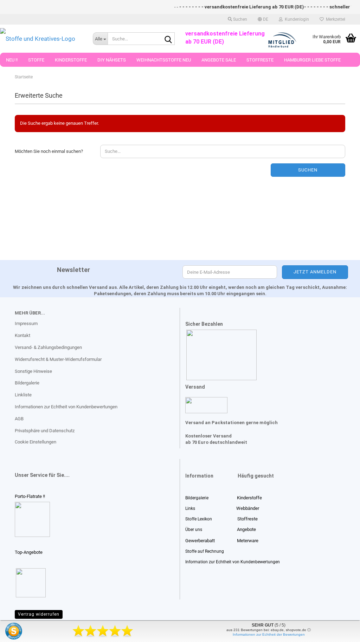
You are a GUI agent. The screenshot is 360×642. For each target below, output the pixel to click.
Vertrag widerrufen (38, 614)
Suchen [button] (239, 19)
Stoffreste (260, 60)
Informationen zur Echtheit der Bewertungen (269, 634)
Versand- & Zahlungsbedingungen (48, 347)
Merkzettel (334, 19)
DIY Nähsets (111, 60)
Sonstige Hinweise (33, 371)
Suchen (307, 170)
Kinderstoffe (71, 60)
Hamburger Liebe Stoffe (312, 60)
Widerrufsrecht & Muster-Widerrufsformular (58, 359)
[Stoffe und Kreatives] (41, 39)
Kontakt (22, 335)
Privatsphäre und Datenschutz (45, 430)
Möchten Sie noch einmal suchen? (49, 151)
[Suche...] (168, 39)
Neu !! (12, 60)
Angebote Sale (218, 60)
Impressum (26, 323)
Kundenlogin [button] (296, 19)
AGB (19, 418)
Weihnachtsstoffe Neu (163, 60)
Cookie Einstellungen (35, 442)
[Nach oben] (19, 631)
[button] (263, 19)
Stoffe (36, 60)
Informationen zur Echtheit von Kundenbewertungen (66, 406)
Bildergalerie (27, 382)
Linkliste (23, 394)
